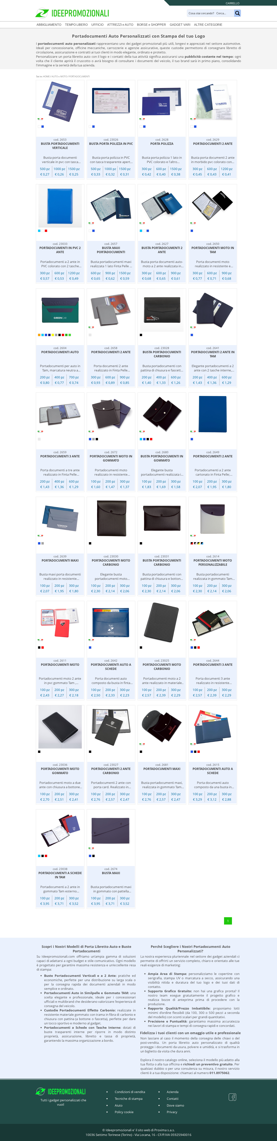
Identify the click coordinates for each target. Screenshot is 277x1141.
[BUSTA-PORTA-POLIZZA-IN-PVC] (111, 101)
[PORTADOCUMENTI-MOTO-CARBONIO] (111, 518)
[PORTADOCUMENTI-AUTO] (60, 310)
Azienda (172, 1092)
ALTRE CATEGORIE (208, 24)
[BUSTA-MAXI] (111, 831)
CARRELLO (233, 3)
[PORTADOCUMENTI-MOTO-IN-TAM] (213, 206)
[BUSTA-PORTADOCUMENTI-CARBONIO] (162, 310)
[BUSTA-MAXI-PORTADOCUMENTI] (111, 206)
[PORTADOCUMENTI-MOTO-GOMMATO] (60, 727)
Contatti (172, 1098)
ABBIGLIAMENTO (49, 24)
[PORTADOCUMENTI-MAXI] (60, 518)
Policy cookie (124, 1112)
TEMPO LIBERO (76, 24)
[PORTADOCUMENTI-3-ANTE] (60, 414)
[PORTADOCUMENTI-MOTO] (60, 622)
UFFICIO (97, 24)
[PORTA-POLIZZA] (162, 101)
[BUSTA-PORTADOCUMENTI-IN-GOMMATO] (162, 414)
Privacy (172, 1112)
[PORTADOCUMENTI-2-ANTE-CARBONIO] (111, 727)
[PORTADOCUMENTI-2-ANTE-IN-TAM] (213, 310)
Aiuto (118, 1105)
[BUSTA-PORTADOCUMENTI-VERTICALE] (60, 101)
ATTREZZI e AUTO (120, 24)
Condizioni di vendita (130, 1092)
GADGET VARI (180, 24)
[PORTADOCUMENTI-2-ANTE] (213, 101)
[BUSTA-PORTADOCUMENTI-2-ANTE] (162, 206)
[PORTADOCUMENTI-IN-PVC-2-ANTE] (60, 206)
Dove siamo (175, 1105)
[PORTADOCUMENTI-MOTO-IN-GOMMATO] (111, 414)
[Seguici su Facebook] (232, 1099)
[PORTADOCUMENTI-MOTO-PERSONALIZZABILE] (213, 518)
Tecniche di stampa (128, 1098)
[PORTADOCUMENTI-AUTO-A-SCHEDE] (111, 622)
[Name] (237, 13)
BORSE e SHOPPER (151, 24)
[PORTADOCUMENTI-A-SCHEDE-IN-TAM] (60, 831)
